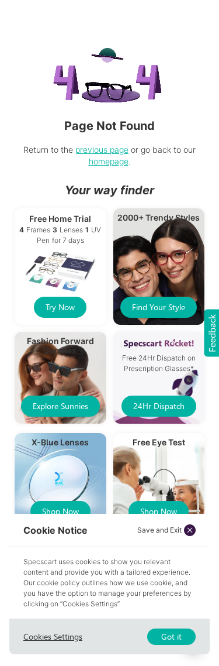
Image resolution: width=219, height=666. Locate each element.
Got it (171, 636)
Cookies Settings (52, 636)
